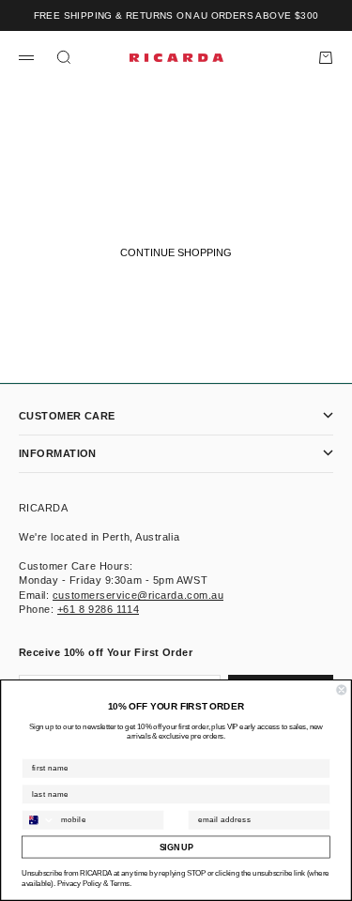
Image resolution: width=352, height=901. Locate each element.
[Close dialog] (342, 690)
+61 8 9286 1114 (98, 609)
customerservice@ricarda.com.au (138, 595)
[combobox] (39, 820)
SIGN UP (176, 847)
